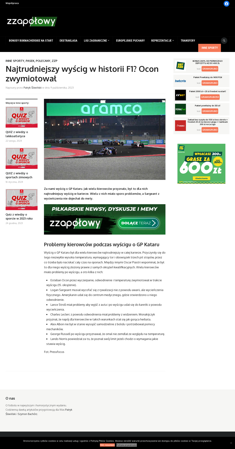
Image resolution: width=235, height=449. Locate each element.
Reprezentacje (161, 40)
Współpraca (12, 3)
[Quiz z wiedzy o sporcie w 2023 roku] (22, 201)
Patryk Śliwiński (33, 87)
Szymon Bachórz (27, 414)
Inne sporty (210, 47)
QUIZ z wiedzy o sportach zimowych (19, 175)
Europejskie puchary (130, 40)
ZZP (54, 61)
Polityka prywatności (126, 445)
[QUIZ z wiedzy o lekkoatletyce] (22, 118)
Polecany (43, 61)
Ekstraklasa (68, 40)
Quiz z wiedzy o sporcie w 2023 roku (19, 216)
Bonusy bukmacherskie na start (31, 40)
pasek (30, 61)
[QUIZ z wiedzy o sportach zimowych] (22, 159)
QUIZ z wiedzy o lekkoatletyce (17, 134)
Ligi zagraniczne (95, 40)
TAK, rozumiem (107, 445)
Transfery (188, 40)
